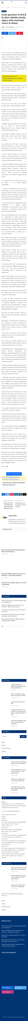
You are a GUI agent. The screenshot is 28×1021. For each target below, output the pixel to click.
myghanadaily (10, 27)
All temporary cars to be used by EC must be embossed (20, 505)
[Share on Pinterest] (19, 33)
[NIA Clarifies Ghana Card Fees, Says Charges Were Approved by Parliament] (6, 789)
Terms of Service (6, 748)
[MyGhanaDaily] (14, 2)
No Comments (6, 29)
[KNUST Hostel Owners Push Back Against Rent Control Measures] (14, 540)
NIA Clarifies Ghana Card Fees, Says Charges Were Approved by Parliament (18, 788)
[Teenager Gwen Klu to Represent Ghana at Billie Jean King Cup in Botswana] (6, 686)
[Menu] (3, 2)
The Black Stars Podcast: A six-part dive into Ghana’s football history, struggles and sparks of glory (18, 712)
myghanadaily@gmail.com (9, 78)
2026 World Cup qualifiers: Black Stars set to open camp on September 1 (18, 722)
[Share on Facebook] (5, 33)
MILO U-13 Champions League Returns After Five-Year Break (18, 694)
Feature (4, 11)
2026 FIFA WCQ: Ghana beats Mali (18, 702)
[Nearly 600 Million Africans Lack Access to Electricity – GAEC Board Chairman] (14, 564)
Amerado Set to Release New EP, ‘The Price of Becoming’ (14, 584)
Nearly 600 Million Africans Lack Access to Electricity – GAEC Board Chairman (14, 575)
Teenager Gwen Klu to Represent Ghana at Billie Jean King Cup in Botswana (18, 686)
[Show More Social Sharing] (24, 33)
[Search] (25, 2)
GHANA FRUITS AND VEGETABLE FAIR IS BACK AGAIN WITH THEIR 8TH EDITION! (8, 505)
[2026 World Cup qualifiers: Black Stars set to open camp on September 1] (6, 722)
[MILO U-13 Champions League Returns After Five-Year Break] (6, 696)
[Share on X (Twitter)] (12, 33)
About (3, 742)
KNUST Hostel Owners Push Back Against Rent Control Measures (13, 551)
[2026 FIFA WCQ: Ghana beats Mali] (6, 703)
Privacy (3, 745)
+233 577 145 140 (7, 80)
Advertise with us (7, 482)
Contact (4, 751)
